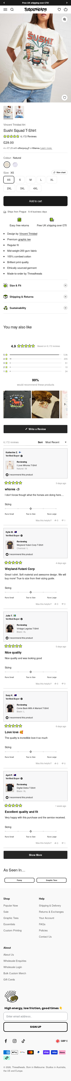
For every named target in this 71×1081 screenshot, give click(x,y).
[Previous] (4, 2)
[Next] (67, 2)
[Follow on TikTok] (23, 1041)
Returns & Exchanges (51, 911)
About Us (8, 954)
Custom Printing (12, 930)
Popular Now (10, 905)
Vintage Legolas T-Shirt (28, 630)
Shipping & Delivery (50, 905)
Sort (40, 442)
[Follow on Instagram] (14, 1041)
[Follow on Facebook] (5, 1041)
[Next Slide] (65, 404)
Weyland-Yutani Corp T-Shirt (30, 546)
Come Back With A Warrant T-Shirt (33, 710)
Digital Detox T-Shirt (26, 789)
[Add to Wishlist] (65, 98)
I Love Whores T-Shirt (27, 467)
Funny (19, 880)
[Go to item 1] (8, 112)
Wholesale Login (12, 967)
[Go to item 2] (19, 112)
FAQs (42, 924)
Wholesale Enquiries (14, 960)
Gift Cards (9, 979)
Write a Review (42, 430)
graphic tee (24, 239)
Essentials (9, 924)
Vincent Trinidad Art (14, 124)
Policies (43, 930)
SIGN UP (35, 1027)
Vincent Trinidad (28, 233)
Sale (5, 911)
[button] (35, 136)
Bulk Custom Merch (14, 973)
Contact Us (45, 936)
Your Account (46, 918)
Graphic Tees (51, 880)
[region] (35, 404)
